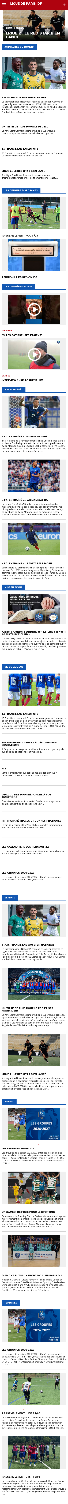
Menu (5, 5)
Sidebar (64, 5)
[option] (34, 25)
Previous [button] (4, 25)
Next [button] (64, 25)
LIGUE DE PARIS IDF (26, 4)
